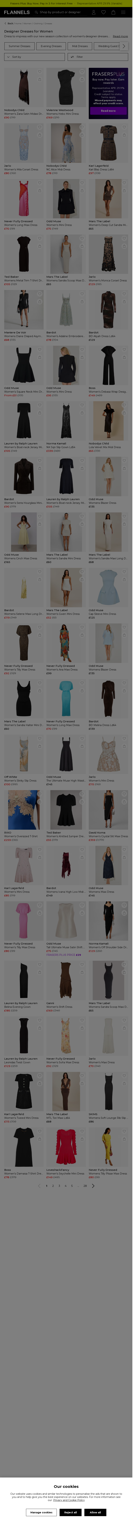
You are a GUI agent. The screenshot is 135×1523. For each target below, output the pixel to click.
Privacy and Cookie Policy (69, 1500)
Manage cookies (41, 1512)
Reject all (70, 1512)
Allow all (95, 1512)
